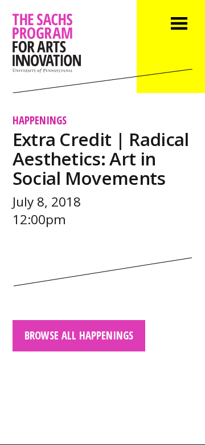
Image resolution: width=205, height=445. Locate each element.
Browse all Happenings (78, 335)
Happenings (40, 120)
